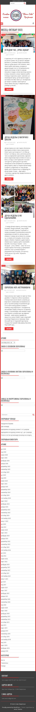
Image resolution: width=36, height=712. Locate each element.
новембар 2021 (5, 570)
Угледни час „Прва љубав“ (17, 49)
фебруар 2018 (5, 648)
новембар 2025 (5, 469)
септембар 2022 (6, 550)
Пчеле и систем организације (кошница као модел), (16, 435)
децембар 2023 (5, 510)
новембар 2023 (5, 512)
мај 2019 (3, 625)
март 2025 (4, 484)
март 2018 (4, 645)
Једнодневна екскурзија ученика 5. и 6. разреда (15, 429)
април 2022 (4, 559)
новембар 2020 (5, 602)
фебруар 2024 (5, 504)
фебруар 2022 (5, 564)
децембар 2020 (5, 599)
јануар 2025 (4, 486)
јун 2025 (3, 475)
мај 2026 (3, 452)
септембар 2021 (6, 576)
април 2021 (4, 587)
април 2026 (4, 455)
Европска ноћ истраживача (17, 287)
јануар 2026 (4, 463)
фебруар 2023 (5, 535)
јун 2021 (3, 582)
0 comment (11, 55)
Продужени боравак (7, 423)
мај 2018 (3, 642)
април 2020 (4, 608)
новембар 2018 (5, 634)
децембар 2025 (5, 466)
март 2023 (4, 533)
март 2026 (4, 458)
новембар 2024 (5, 492)
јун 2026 (3, 449)
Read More (9, 89)
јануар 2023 (4, 538)
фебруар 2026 (5, 460)
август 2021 (4, 579)
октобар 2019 (5, 622)
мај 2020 (3, 605)
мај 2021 (3, 585)
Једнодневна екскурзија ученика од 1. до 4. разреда (16, 432)
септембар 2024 (6, 498)
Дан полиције (5, 426)
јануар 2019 (4, 631)
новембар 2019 (5, 619)
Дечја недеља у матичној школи (16, 138)
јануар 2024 (4, 507)
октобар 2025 (5, 472)
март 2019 (4, 628)
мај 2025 (3, 478)
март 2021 (4, 590)
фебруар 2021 (5, 593)
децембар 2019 (5, 616)
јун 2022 (3, 553)
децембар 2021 (5, 567)
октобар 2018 (5, 636)
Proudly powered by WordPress (11, 707)
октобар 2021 (5, 573)
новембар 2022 (5, 544)
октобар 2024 (5, 495)
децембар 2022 (5, 541)
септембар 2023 (6, 518)
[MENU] (1, 23)
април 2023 (4, 530)
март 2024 (4, 501)
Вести (3, 660)
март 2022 (4, 561)
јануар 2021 (4, 596)
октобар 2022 (5, 547)
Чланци (3, 34)
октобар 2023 (5, 515)
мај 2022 (3, 556)
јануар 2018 (4, 651)
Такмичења (4, 663)
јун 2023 (3, 524)
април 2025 (4, 481)
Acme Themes (18, 709)
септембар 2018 (6, 639)
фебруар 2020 (5, 613)
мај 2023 (3, 527)
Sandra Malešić (22, 53)
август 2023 (4, 521)
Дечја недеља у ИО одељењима (13, 216)
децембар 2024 (5, 489)
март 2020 (4, 610)
